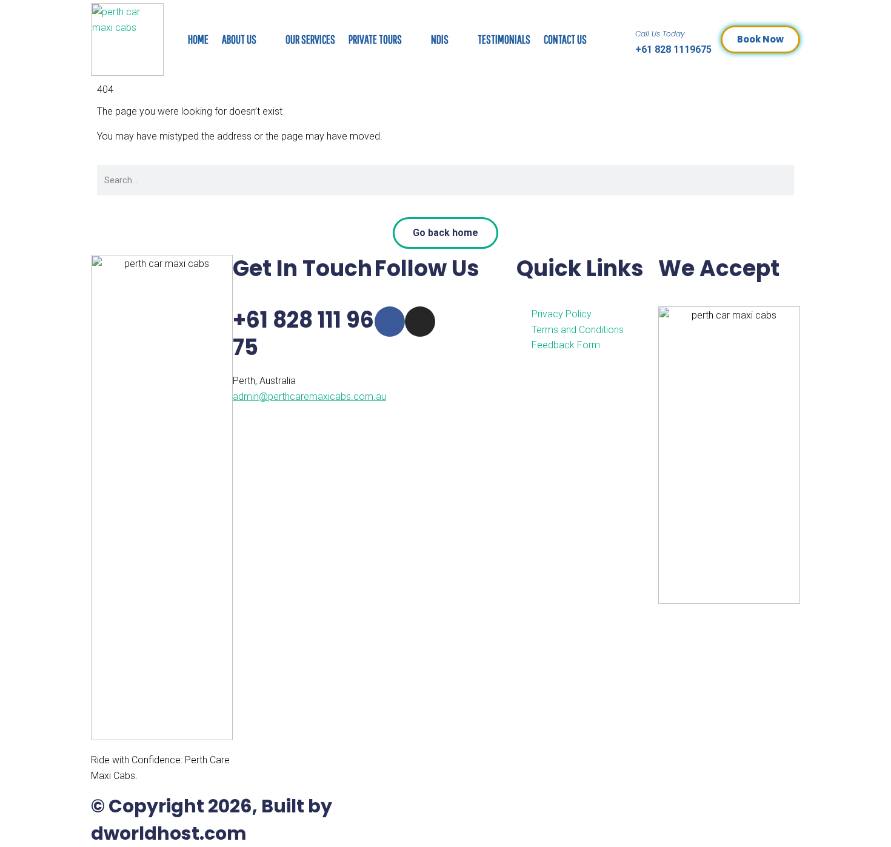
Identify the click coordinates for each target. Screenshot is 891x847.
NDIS (440, 39)
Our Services (310, 39)
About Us (239, 39)
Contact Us (565, 39)
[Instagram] (420, 321)
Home (198, 39)
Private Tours (375, 39)
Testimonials (504, 39)
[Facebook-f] (390, 321)
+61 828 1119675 (673, 49)
